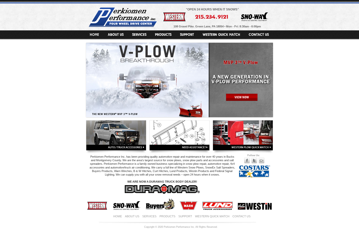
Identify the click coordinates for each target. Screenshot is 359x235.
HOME (117, 216)
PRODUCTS (167, 216)
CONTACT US (241, 216)
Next (277, 79)
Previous (82, 79)
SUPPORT (185, 216)
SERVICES (149, 216)
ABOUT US (132, 216)
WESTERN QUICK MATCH (212, 216)
